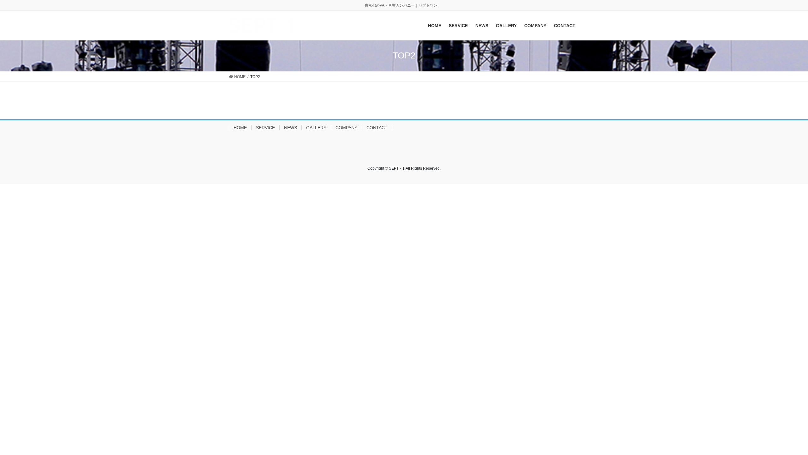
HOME (240, 127)
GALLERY (316, 127)
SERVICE (265, 127)
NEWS (290, 127)
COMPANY (346, 127)
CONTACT (377, 127)
